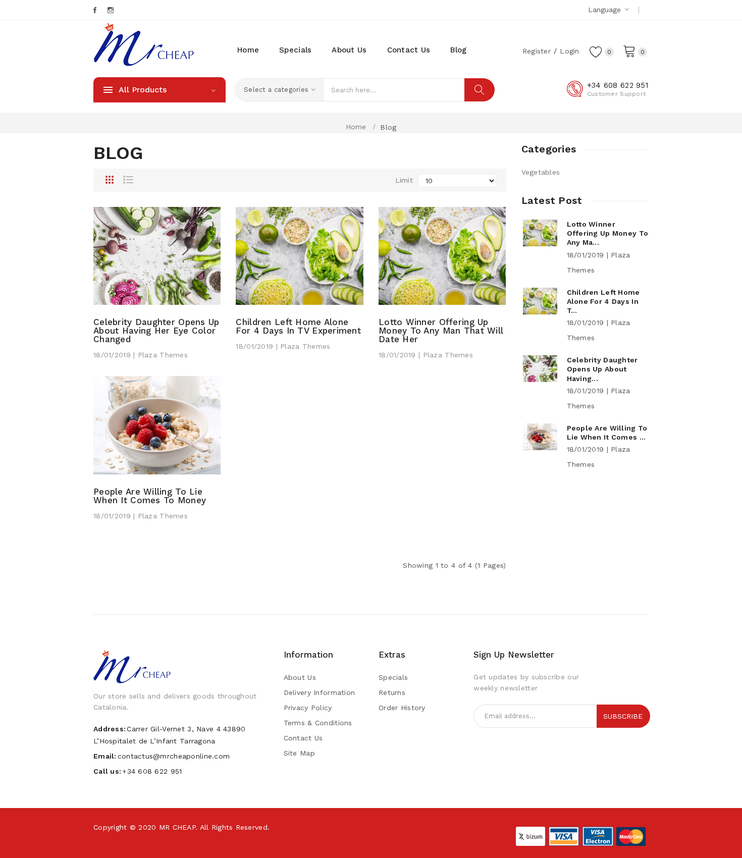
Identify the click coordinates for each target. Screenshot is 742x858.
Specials (393, 677)
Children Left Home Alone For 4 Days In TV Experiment (298, 326)
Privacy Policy (308, 708)
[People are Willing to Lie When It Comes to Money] (157, 424)
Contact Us (303, 738)
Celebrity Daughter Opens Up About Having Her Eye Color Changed (156, 331)
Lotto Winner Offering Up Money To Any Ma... (608, 233)
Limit (404, 180)
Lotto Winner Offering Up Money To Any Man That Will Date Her (441, 331)
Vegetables (540, 172)
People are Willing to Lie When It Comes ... (607, 432)
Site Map (299, 753)
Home (356, 127)
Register (536, 51)
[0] (629, 50)
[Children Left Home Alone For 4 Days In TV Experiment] (299, 255)
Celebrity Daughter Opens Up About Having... (602, 369)
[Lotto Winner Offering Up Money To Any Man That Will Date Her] (442, 255)
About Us (300, 677)
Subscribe (623, 716)
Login (569, 51)
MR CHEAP (177, 827)
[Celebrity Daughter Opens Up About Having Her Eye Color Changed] (157, 255)
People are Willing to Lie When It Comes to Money (149, 496)
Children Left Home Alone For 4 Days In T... (603, 301)
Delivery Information (319, 692)
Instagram (111, 10)
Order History (402, 708)
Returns (392, 692)
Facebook (95, 10)
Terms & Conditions (318, 723)
